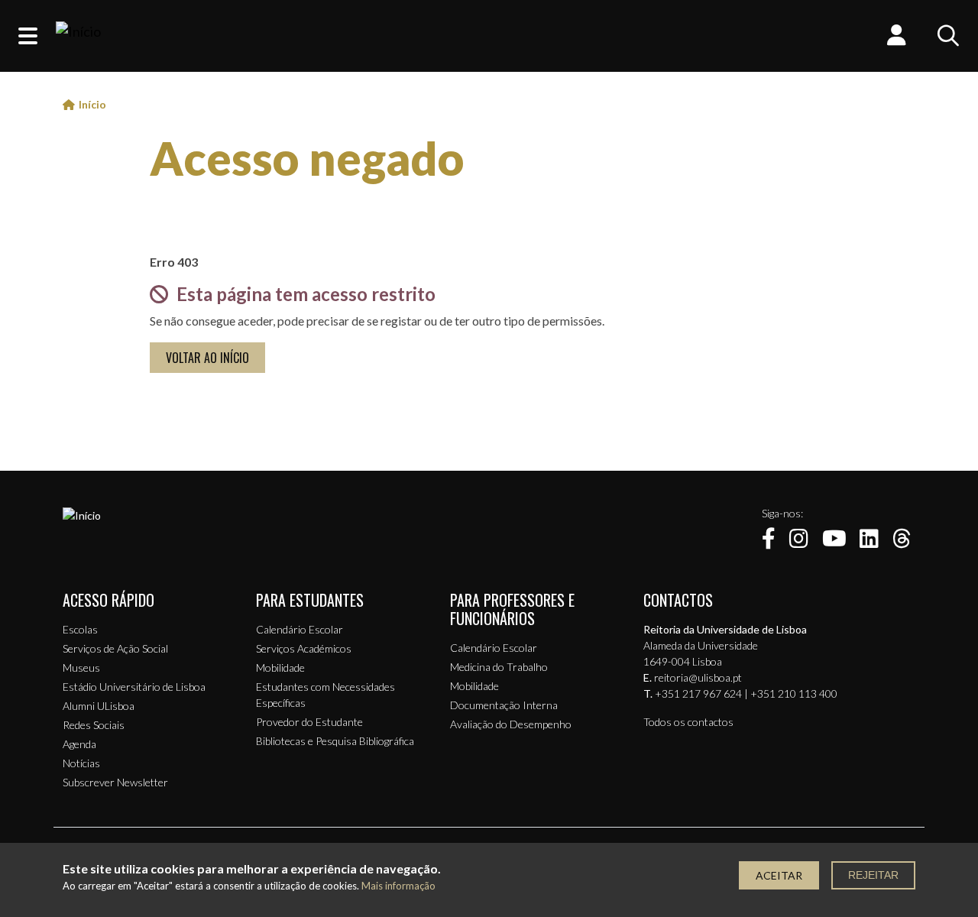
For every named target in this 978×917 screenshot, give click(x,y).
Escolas (80, 629)
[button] (27, 36)
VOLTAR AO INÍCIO (207, 357)
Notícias (81, 763)
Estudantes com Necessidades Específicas (325, 694)
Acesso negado (307, 158)
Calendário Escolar (299, 629)
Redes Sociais (94, 724)
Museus (81, 667)
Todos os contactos (688, 721)
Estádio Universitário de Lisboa (134, 686)
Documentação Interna (504, 704)
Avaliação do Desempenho (511, 724)
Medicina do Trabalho (499, 666)
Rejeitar (873, 875)
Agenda (79, 743)
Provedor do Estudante (309, 721)
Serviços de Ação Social (115, 648)
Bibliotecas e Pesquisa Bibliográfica (335, 740)
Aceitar (779, 875)
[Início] (78, 35)
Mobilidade (280, 667)
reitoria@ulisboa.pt (698, 677)
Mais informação (398, 886)
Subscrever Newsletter (115, 782)
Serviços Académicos (303, 648)
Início (92, 104)
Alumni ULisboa (98, 705)
